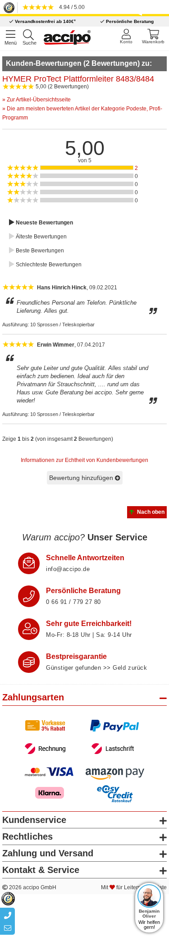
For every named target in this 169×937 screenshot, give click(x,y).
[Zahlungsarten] (84, 737)
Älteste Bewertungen (40, 236)
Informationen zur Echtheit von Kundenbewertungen (84, 460)
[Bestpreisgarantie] (29, 662)
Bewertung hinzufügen (82, 477)
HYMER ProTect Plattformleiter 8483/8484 (78, 78)
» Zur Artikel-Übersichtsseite (36, 99)
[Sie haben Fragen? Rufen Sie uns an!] (29, 596)
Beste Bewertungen (39, 250)
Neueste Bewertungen (43, 222)
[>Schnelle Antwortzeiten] (29, 563)
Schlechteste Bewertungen (48, 264)
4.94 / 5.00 (70, 7)
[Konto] (126, 36)
